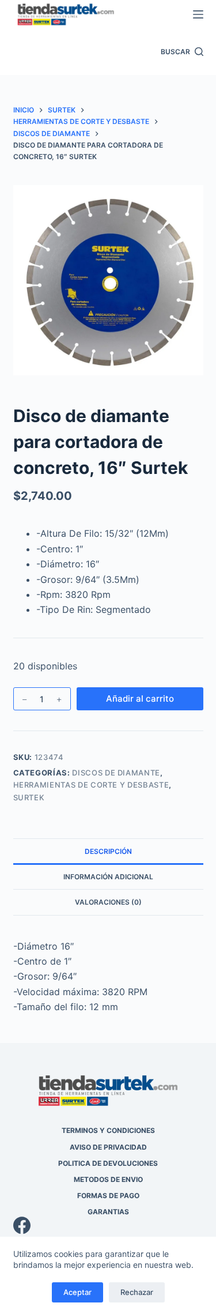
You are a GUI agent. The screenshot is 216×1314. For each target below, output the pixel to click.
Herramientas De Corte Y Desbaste (91, 784)
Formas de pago (108, 1195)
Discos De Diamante (116, 772)
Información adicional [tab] (108, 876)
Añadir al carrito (140, 698)
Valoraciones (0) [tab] (108, 902)
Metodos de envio (108, 1179)
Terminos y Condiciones (108, 1130)
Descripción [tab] (108, 851)
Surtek (29, 797)
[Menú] (198, 14)
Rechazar (136, 1292)
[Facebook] (108, 1225)
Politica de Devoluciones (108, 1163)
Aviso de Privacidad (108, 1147)
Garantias (108, 1211)
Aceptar (77, 1292)
